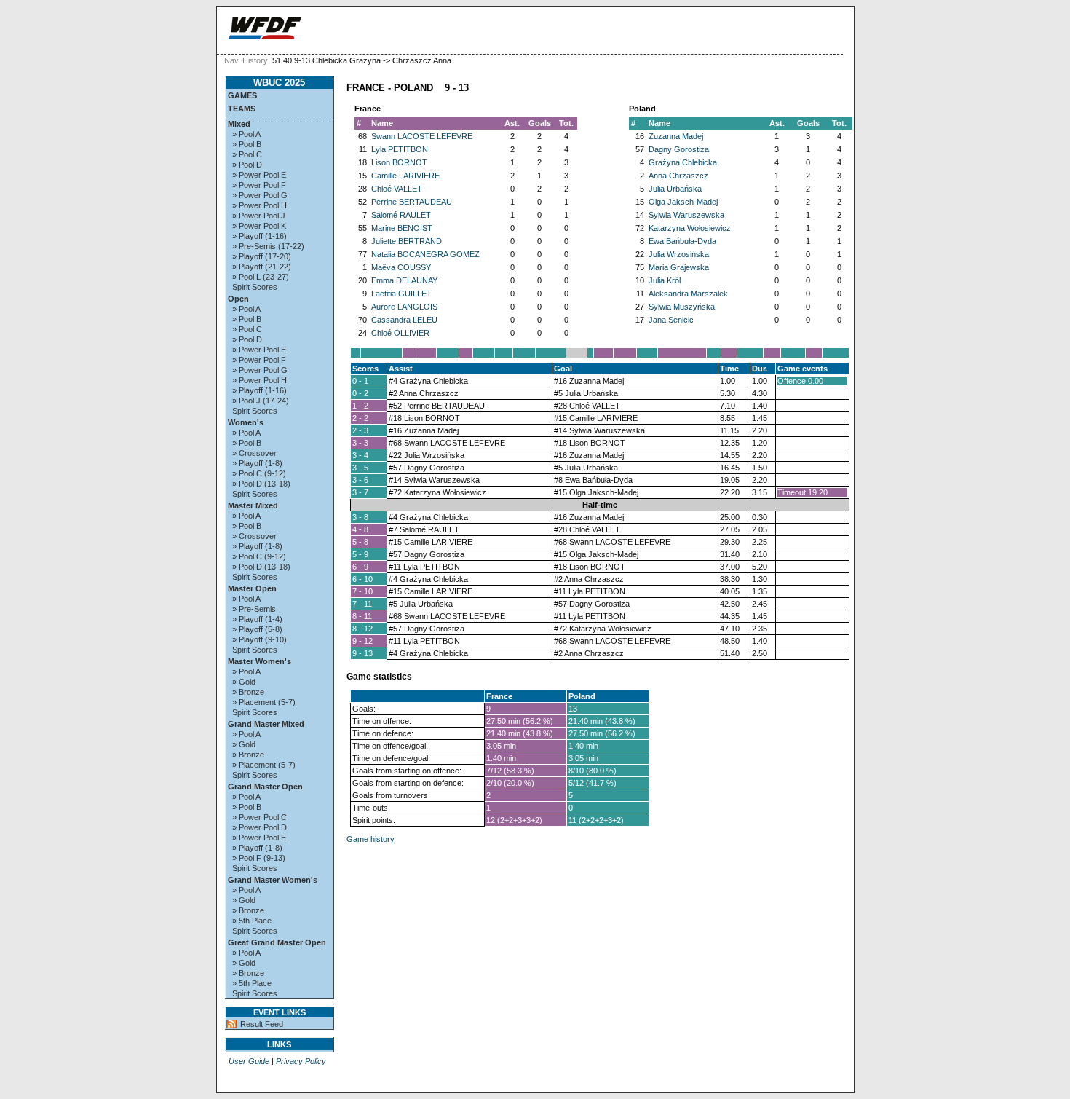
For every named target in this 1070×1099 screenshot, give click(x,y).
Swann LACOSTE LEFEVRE (421, 136)
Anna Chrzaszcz (678, 175)
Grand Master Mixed (266, 724)
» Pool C (247, 154)
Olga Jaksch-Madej (683, 201)
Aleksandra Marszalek (688, 293)
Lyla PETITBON (399, 149)
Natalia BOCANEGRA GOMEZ (425, 254)
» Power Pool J (258, 215)
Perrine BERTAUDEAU (411, 201)
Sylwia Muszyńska (682, 306)
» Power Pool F (259, 185)
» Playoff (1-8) (257, 463)
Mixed (239, 123)
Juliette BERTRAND (406, 241)
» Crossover (254, 453)
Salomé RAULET (401, 214)
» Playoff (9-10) (259, 639)
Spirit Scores (254, 287)
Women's (245, 422)
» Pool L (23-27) (260, 276)
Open (238, 298)
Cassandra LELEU (404, 319)
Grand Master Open (265, 786)
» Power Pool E (259, 174)
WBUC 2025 (279, 82)
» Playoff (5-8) (257, 629)
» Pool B (246, 144)
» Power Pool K (259, 225)
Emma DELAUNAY (404, 280)
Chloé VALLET (396, 188)
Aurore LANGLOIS (404, 306)
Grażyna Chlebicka (683, 162)
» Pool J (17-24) (260, 400)
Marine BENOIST (401, 228)
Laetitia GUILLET (401, 293)
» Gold (243, 681)
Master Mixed (253, 505)
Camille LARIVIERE (405, 175)
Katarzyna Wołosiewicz (690, 228)
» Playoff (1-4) (257, 619)
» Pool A (246, 134)
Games (242, 95)
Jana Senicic (671, 319)
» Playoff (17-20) (261, 256)
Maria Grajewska (679, 267)
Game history (370, 839)
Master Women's (259, 661)
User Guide (249, 1061)
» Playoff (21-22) (261, 266)
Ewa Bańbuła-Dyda (682, 241)
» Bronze (248, 692)
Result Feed (261, 1024)
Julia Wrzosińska (679, 254)
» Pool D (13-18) (261, 483)
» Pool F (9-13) (258, 858)
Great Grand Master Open (277, 942)
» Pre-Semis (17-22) (268, 246)
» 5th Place (252, 920)
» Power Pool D (259, 827)
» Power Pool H (259, 205)
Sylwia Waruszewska (686, 214)
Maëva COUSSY (401, 267)
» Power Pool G (260, 195)
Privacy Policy (301, 1061)
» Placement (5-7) (264, 702)
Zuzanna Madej (676, 136)
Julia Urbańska (675, 188)
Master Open (252, 588)
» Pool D (247, 164)
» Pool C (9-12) (259, 473)
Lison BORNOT (399, 162)
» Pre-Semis (254, 608)
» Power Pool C (259, 817)
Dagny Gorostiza (679, 149)
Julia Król (665, 280)
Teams (241, 108)
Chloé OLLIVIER (400, 332)
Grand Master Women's (272, 879)
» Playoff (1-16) (259, 236)
